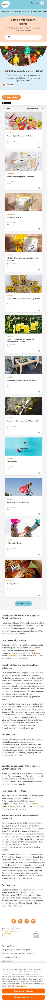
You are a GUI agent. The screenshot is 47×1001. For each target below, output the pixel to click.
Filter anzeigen (12, 97)
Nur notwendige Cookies (23, 991)
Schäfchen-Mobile (14, 656)
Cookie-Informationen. (18, 986)
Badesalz (35, 653)
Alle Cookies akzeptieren (23, 997)
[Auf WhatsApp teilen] (26, 921)
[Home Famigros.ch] (5, 4)
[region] (23, 982)
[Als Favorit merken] (39, 147)
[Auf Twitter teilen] (20, 921)
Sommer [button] (5, 103)
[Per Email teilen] (33, 921)
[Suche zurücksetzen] (38, 37)
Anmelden (10, 85)
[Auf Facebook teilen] (13, 921)
